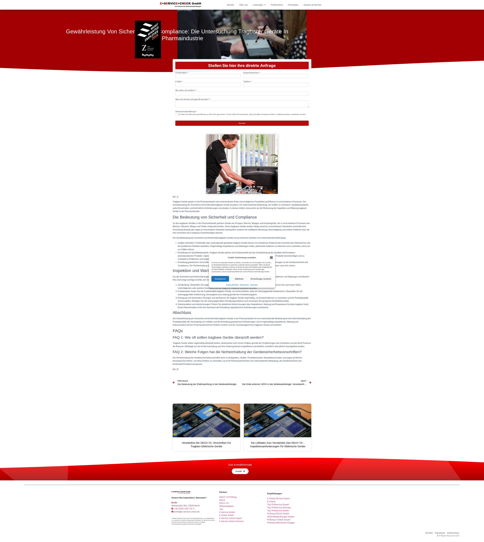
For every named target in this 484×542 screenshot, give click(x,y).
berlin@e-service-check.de (186, 511)
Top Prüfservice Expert (278, 504)
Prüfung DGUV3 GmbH (278, 513)
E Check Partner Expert (278, 498)
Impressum (254, 285)
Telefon (247, 82)
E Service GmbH (227, 512)
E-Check (271, 501)
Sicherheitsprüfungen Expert (280, 516)
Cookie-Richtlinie (232, 285)
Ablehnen (239, 278)
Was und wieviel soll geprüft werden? (192, 99)
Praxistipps (293, 5)
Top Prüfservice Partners (279, 507)
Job (221, 509)
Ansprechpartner (251, 73)
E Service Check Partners (231, 521)
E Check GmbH (226, 515)
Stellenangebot (226, 506)
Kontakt (230, 5)
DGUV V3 (224, 503)
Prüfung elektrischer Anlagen (281, 522)
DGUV (222, 500)
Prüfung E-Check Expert (279, 519)
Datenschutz (244, 285)
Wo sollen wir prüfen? (185, 90)
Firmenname (181, 73)
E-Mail (179, 82)
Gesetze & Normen (312, 5)
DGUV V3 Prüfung (228, 497)
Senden (242, 123)
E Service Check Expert (231, 518)
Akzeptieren (220, 278)
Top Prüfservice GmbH (278, 510)
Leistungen (258, 5)
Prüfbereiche (277, 5)
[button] (271, 257)
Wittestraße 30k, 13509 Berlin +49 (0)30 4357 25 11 (185, 505)
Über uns (243, 5)
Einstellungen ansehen (261, 278)
